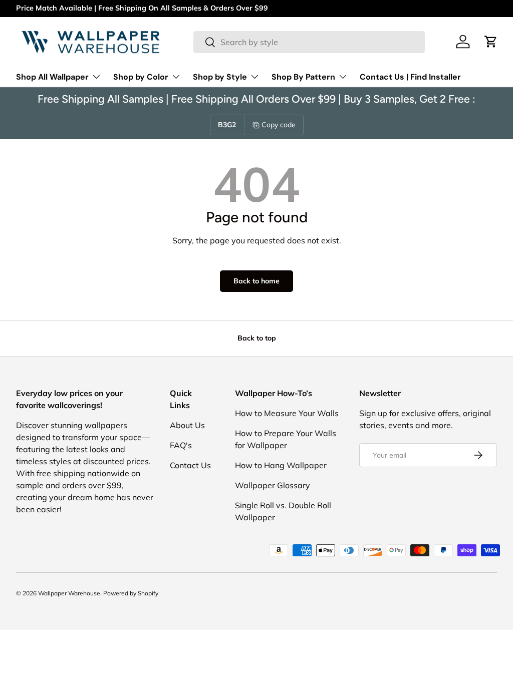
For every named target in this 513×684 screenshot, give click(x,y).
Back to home (256, 280)
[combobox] (309, 42)
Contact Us (190, 465)
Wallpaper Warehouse (69, 593)
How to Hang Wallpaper (281, 465)
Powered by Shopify (130, 593)
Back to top (256, 338)
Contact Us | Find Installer (410, 77)
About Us (187, 425)
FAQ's (181, 445)
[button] (491, 42)
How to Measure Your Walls (287, 413)
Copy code (279, 124)
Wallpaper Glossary (272, 485)
